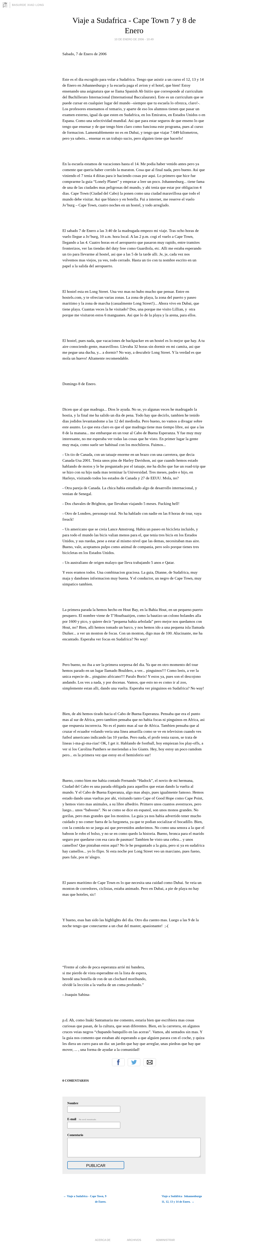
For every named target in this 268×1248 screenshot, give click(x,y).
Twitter (134, 1062)
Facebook (118, 1062)
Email (149, 1062)
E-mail (82, 1119)
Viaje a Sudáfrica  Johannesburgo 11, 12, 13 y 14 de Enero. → (182, 1199)
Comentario (75, 1135)
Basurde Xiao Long (28, 4)
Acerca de (102, 1240)
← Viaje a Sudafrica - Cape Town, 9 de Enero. (84, 1199)
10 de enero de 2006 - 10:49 (134, 39)
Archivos (134, 1240)
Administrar (165, 1240)
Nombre (72, 1103)
